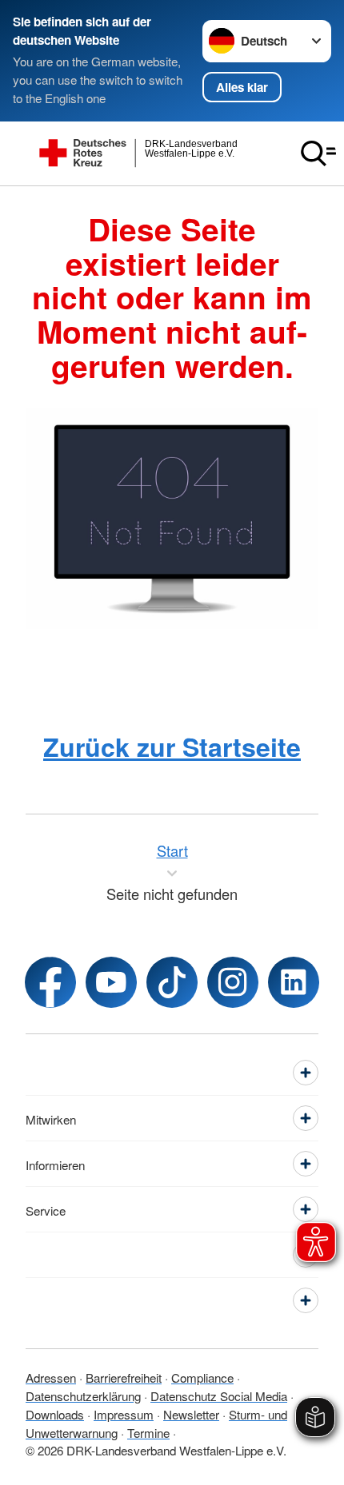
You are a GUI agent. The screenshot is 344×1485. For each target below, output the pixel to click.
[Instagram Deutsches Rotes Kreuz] (232, 982)
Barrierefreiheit (124, 1377)
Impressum (124, 1414)
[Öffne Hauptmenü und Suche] (318, 153)
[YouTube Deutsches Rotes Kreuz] (111, 982)
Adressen (51, 1377)
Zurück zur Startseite (172, 746)
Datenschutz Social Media (218, 1395)
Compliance (202, 1377)
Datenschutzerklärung (83, 1395)
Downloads (55, 1414)
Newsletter (191, 1414)
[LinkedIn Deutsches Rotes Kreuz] (293, 982)
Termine (148, 1432)
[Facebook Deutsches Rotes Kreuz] (50, 982)
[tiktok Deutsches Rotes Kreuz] (172, 982)
